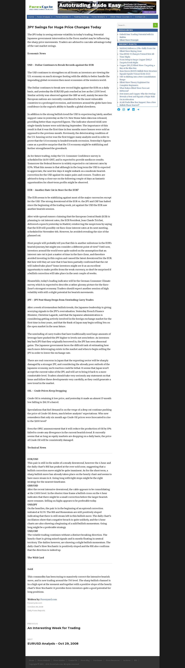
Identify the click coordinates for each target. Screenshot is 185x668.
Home (31, 17)
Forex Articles (62, 17)
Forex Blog (85, 660)
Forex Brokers (98, 17)
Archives (126, 660)
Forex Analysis (43, 17)
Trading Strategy (81, 17)
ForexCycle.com (34, 603)
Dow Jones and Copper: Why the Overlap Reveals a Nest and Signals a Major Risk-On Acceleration (137, 97)
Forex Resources (113, 660)
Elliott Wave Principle (129, 40)
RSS (135, 660)
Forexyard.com (48, 599)
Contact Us (140, 17)
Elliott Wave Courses (119, 17)
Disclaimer (97, 660)
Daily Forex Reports (36, 610)
